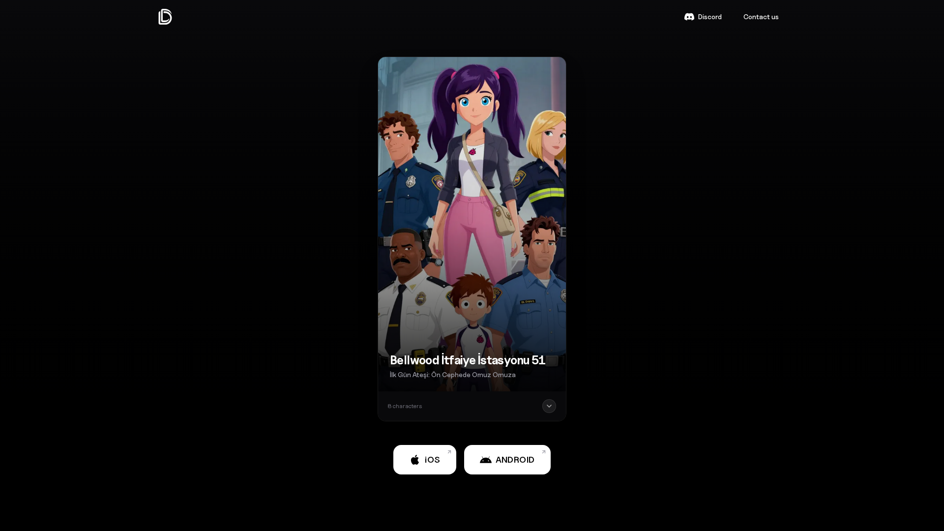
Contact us (761, 16)
